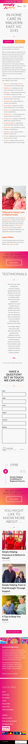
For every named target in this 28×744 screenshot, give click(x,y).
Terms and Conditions (8, 709)
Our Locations (5, 697)
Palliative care (7, 114)
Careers (4, 700)
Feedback (19, 1)
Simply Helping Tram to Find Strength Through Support (14, 588)
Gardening (6, 132)
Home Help (7, 127)
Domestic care (7, 118)
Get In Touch (10, 1)
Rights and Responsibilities (9, 721)
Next (22, 285)
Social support (7, 105)
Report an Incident (7, 718)
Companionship (8, 101)
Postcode (5, 420)
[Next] (24, 471)
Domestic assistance (9, 123)
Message (4, 427)
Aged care (6, 84)
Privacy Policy (6, 706)
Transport (6, 140)
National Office (6, 703)
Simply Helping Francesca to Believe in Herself (13, 554)
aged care (22, 218)
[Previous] (21, 471)
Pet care (6, 136)
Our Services (5, 695)
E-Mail (4, 398)
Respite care (7, 110)
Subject (4, 412)
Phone (4, 405)
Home (3, 692)
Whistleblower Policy (7, 724)
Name (4, 391)
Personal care (7, 97)
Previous (5, 285)
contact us (12, 244)
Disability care (7, 88)
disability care (8, 220)
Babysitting (7, 92)
